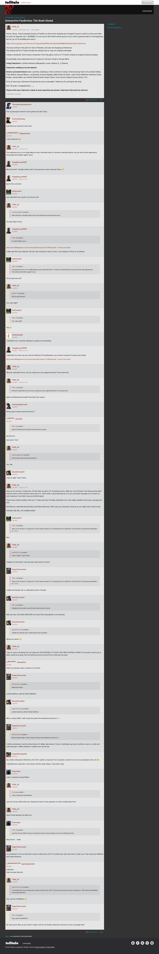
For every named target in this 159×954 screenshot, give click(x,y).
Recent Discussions (114, 27)
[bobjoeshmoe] (12, 133)
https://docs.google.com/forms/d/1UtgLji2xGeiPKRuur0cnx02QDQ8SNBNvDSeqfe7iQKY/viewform (46, 44)
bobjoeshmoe (24, 133)
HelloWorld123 (18, 472)
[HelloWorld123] (8, 472)
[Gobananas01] (8, 335)
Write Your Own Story (15, 94)
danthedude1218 (28, 864)
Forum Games (35, 30)
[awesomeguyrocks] (8, 406)
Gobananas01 (17, 335)
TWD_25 (15, 27)
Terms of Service (40, 947)
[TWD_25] (8, 27)
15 (101, 100)
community (26, 2)
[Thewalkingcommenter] (8, 106)
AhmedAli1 (21, 662)
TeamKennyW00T (19, 162)
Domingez (16, 771)
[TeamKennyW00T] (8, 164)
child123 (18, 419)
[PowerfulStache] (8, 120)
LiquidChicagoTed (19, 754)
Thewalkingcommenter (21, 104)
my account (147, 2)
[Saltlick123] (8, 192)
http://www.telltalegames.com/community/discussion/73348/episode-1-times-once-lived (38, 248)
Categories (147, 11)
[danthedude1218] (13, 863)
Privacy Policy (50, 947)
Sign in (7, 936)
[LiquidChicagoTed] (8, 754)
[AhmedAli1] (11, 662)
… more (15, 531)
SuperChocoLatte (19, 569)
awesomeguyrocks (19, 404)
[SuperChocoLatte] (8, 571)
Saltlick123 (16, 191)
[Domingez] (8, 772)
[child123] (10, 418)
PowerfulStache (18, 119)
